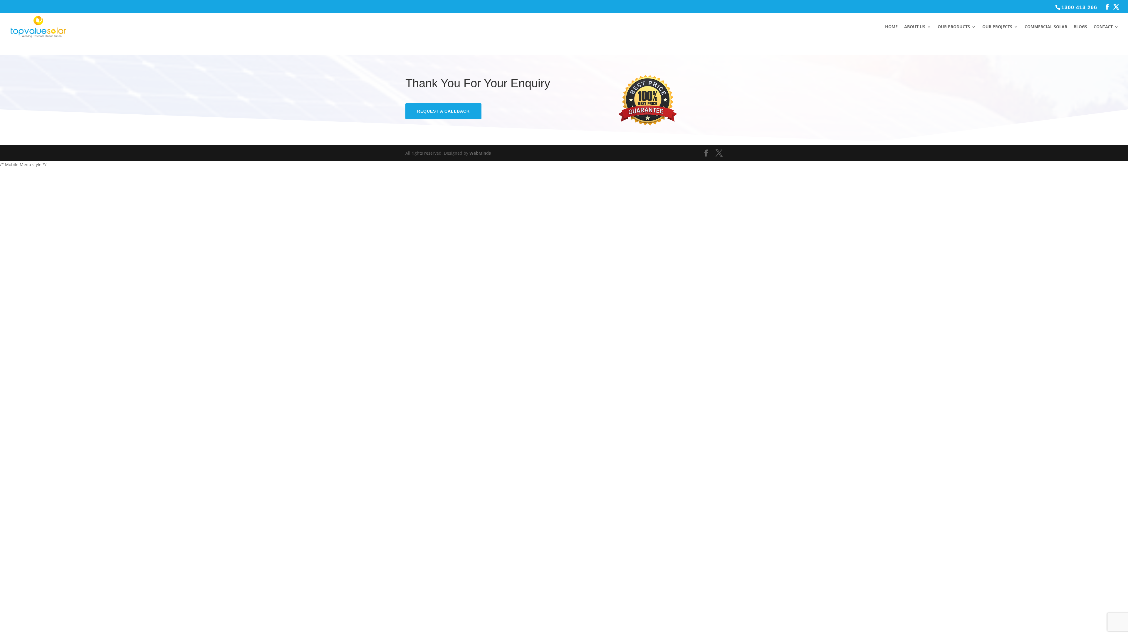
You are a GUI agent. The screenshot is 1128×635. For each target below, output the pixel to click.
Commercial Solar (1046, 27)
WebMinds (480, 153)
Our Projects (997, 27)
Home (891, 27)
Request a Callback (443, 111)
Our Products (954, 27)
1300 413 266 (1079, 7)
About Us (914, 27)
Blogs (1080, 27)
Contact (1103, 27)
